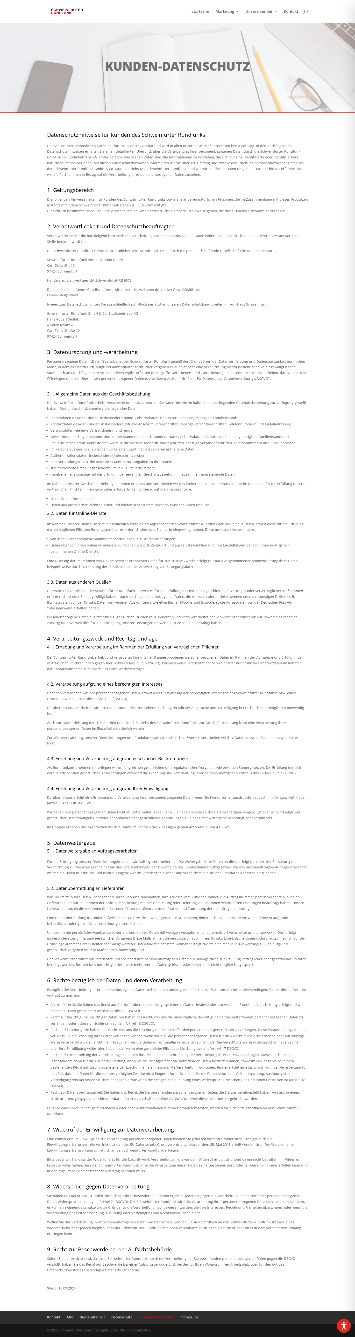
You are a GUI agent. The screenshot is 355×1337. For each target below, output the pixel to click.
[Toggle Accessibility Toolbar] (343, 1325)
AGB (70, 1317)
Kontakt (291, 12)
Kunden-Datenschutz (155, 1317)
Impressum (188, 1317)
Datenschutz (121, 1317)
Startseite (200, 12)
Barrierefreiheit (92, 1317)
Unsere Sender (259, 12)
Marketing (224, 12)
